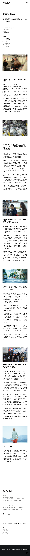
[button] (27, 3)
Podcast (5, 529)
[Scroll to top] (27, 553)
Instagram (5, 530)
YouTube (5, 532)
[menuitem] (5, 523)
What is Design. (7, 534)
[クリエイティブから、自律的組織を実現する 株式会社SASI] (6, 3)
